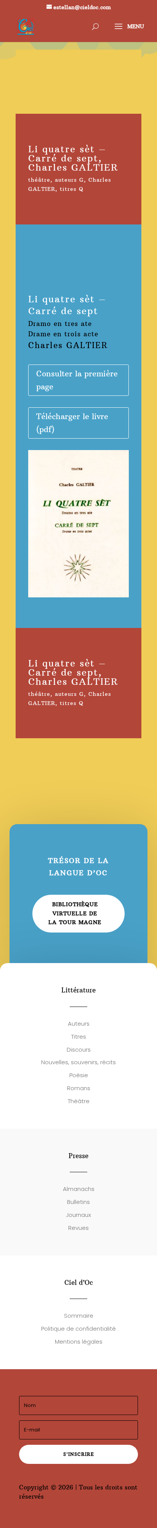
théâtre (39, 179)
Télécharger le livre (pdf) (72, 422)
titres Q (71, 189)
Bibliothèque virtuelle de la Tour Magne (74, 913)
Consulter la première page (77, 380)
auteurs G (69, 179)
